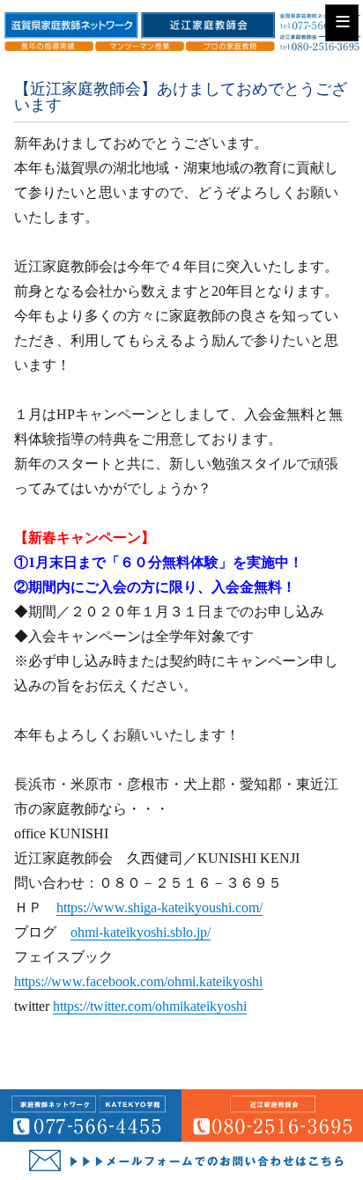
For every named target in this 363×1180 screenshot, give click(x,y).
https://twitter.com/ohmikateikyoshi (150, 1006)
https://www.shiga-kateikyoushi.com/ (159, 907)
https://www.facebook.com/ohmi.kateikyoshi (138, 981)
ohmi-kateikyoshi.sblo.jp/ (140, 932)
